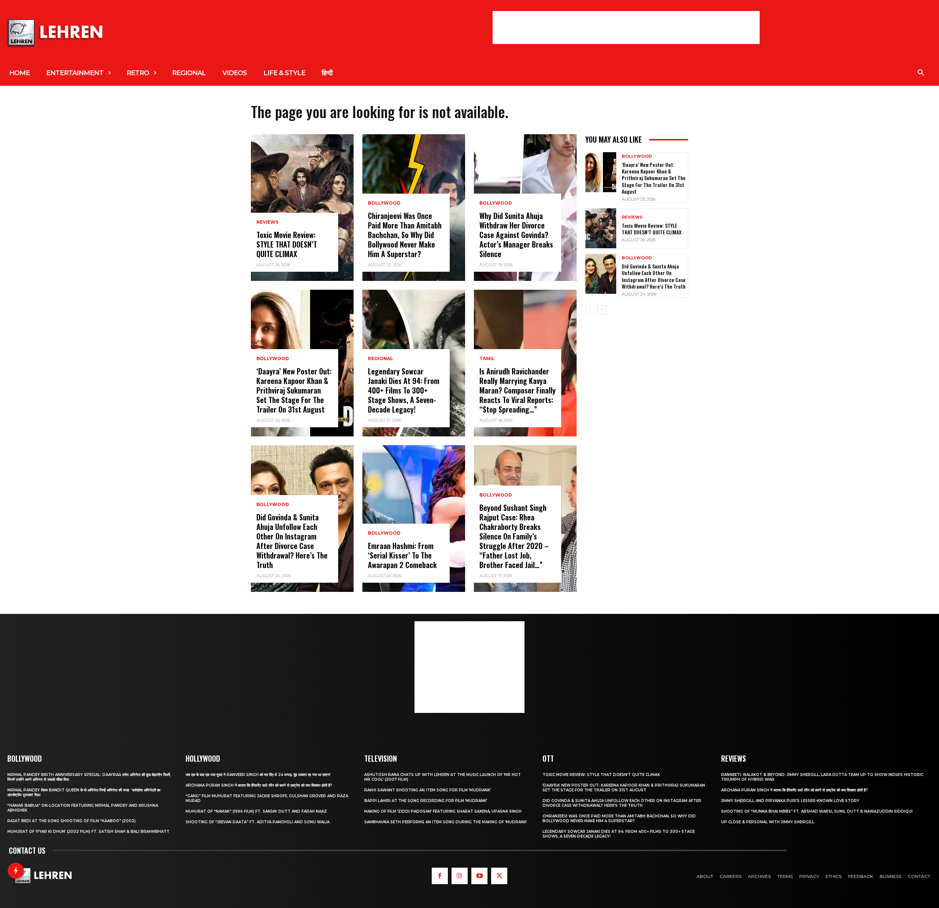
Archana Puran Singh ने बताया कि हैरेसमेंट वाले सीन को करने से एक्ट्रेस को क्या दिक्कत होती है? (259, 785)
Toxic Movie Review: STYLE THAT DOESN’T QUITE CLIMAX (286, 244)
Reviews (267, 222)
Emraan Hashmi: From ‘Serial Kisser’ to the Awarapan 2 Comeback (402, 555)
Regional (380, 358)
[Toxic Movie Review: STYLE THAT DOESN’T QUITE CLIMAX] (302, 207)
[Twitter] (499, 876)
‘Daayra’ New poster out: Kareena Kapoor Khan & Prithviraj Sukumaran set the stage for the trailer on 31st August (294, 390)
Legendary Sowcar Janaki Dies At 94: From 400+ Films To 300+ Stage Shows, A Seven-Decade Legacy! (403, 390)
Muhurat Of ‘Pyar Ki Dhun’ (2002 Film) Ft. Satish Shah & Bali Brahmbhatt (88, 831)
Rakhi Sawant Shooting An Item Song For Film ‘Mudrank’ (427, 790)
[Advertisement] (626, 27)
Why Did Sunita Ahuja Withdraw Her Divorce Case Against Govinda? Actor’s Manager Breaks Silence (516, 234)
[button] (921, 73)
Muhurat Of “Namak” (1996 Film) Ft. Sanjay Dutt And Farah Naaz (256, 811)
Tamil (487, 358)
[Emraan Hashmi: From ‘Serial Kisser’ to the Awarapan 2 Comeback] (413, 518)
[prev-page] (590, 310)
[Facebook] (440, 876)
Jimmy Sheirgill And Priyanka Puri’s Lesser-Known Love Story (790, 800)
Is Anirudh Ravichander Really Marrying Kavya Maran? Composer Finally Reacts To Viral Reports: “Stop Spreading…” (517, 390)
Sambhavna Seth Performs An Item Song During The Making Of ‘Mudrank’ (445, 822)
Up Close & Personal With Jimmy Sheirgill (767, 822)
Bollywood (272, 358)
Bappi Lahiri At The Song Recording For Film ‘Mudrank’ (425, 800)
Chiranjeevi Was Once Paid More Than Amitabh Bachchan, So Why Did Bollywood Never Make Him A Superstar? (405, 234)
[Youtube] (479, 876)
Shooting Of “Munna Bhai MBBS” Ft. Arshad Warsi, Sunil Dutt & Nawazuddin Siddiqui (817, 811)
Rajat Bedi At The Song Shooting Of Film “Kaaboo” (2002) (71, 821)
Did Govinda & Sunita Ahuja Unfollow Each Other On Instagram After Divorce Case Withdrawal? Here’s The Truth (292, 541)
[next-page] (601, 310)
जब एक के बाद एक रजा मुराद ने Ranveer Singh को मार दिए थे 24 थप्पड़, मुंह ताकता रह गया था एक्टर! (258, 774)
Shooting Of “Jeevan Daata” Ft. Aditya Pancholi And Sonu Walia (257, 822)
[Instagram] (460, 876)
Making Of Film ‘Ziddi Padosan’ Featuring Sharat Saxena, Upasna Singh (443, 811)
